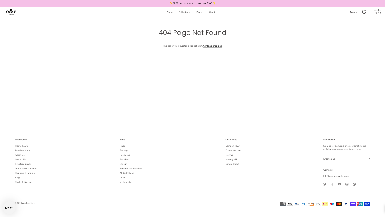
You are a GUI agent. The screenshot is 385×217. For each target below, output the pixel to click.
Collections (184, 12)
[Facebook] (332, 184)
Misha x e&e (126, 182)
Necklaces (125, 154)
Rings (122, 145)
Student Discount (23, 182)
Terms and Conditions (26, 168)
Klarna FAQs (21, 145)
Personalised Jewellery (131, 168)
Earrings (124, 150)
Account (354, 12)
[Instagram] (346, 184)
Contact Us (20, 159)
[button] (9, 207)
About (211, 12)
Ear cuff (123, 163)
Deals (199, 12)
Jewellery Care (22, 150)
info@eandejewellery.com (336, 176)
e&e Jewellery (28, 203)
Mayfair (229, 154)
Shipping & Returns (25, 173)
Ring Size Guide (23, 163)
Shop (169, 12)
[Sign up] (368, 158)
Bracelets (124, 159)
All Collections (127, 173)
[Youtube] (339, 184)
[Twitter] (324, 184)
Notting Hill (231, 159)
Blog (17, 177)
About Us (20, 154)
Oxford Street (232, 163)
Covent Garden (233, 150)
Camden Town (232, 145)
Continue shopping (212, 45)
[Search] (364, 12)
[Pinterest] (354, 184)
